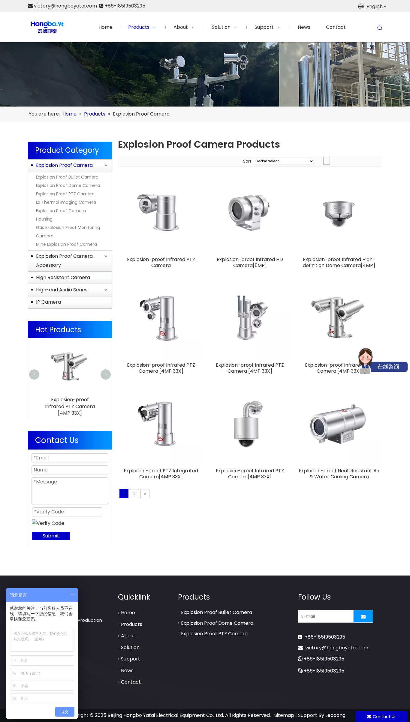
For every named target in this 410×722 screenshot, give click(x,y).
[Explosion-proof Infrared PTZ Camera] (161, 212)
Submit (51, 535)
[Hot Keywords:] (380, 28)
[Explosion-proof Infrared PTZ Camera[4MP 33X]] (250, 423)
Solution (130, 647)
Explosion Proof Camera (64, 165)
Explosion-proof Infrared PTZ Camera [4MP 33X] (70, 406)
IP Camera (48, 302)
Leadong (335, 715)
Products (131, 624)
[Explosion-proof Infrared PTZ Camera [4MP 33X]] (161, 317)
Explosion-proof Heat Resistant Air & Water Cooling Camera (339, 474)
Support (130, 658)
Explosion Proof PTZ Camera (65, 194)
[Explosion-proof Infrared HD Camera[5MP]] (250, 212)
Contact (131, 681)
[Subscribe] (363, 616)
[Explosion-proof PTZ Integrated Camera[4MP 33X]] (161, 423)
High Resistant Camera (63, 277)
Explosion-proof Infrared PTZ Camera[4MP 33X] (250, 474)
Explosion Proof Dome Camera (68, 185)
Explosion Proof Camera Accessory (64, 261)
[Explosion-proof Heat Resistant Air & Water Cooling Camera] (339, 423)
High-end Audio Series (61, 289)
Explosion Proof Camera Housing (61, 215)
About (128, 635)
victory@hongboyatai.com (336, 647)
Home (128, 612)
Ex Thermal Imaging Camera (66, 202)
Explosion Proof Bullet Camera (67, 177)
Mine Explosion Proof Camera (66, 244)
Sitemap (284, 715)
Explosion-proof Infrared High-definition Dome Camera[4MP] (339, 263)
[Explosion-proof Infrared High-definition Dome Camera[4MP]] (339, 212)
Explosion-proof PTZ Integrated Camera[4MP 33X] (161, 474)
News (127, 670)
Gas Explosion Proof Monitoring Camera (68, 231)
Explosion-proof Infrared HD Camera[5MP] (250, 263)
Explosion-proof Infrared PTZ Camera (161, 263)
